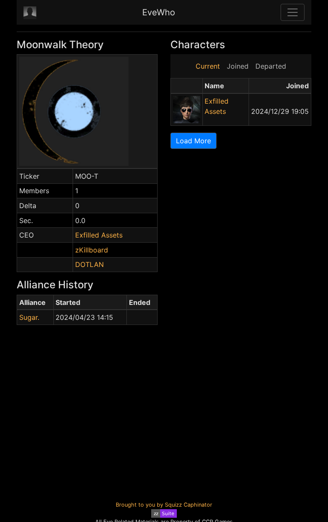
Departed (270, 66)
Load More (193, 140)
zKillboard (91, 250)
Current (208, 66)
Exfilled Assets (99, 235)
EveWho (158, 12)
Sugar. (29, 317)
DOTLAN (89, 264)
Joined (238, 66)
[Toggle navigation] (293, 12)
